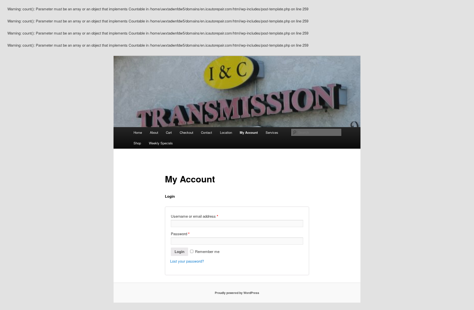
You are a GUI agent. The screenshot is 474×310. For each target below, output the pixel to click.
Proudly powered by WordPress (237, 293)
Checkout (186, 132)
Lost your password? (187, 261)
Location (226, 132)
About (154, 132)
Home (138, 132)
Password (180, 233)
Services (272, 132)
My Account (249, 132)
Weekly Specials (161, 143)
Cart (169, 132)
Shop (137, 143)
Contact (206, 132)
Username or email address (194, 216)
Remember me (206, 251)
